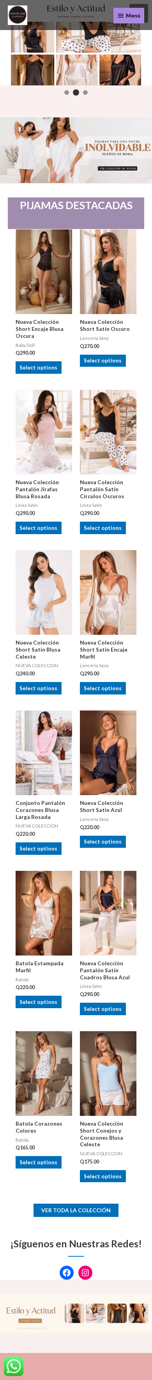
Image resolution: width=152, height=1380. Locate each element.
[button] (66, 92)
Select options (38, 367)
